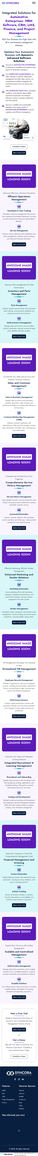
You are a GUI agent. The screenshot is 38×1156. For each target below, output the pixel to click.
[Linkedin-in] (23, 1079)
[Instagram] (19, 1079)
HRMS (4, 1090)
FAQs (20, 1105)
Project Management (8, 1099)
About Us (21, 1093)
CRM (3, 1096)
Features (6, 1086)
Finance (4, 1102)
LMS (3, 1093)
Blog (20, 1102)
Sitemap (21, 1109)
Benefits (21, 1096)
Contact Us (22, 1099)
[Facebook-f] (15, 1079)
